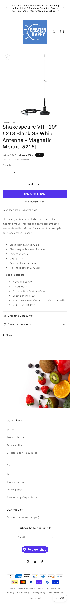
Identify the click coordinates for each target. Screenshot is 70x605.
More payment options (35, 201)
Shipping (6, 159)
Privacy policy (39, 592)
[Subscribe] (52, 537)
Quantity (7, 165)
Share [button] (9, 335)
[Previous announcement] (6, 8)
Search (10, 429)
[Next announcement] (63, 8)
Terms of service (55, 592)
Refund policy (14, 445)
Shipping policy (37, 598)
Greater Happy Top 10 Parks (22, 452)
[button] (7, 31)
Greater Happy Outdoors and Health (33, 588)
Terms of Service (16, 437)
